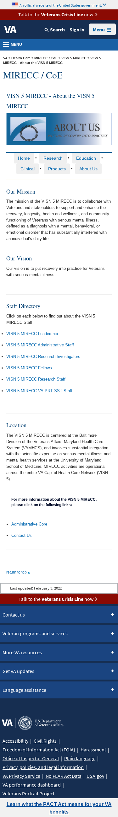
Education (86, 158)
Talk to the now (55, 14)
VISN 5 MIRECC (74, 58)
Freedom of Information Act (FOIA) (39, 749)
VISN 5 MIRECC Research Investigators (43, 356)
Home (24, 158)
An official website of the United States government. (61, 5)
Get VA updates (18, 671)
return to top (17, 572)
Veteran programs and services (35, 633)
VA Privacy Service (21, 776)
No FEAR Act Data (63, 776)
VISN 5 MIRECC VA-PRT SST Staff (39, 390)
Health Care (21, 58)
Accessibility (15, 741)
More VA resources (22, 652)
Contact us (14, 614)
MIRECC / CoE (46, 58)
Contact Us (21, 535)
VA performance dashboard (32, 785)
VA (5, 58)
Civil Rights (45, 741)
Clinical (27, 168)
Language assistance (24, 690)
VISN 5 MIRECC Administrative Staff (40, 345)
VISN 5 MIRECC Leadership (32, 333)
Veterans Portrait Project (28, 793)
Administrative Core (29, 524)
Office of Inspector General (31, 758)
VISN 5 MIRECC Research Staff (35, 379)
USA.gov (95, 776)
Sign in (77, 29)
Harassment (93, 749)
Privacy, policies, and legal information (43, 767)
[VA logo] (10, 29)
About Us (88, 168)
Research (53, 158)
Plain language (79, 758)
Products (57, 168)
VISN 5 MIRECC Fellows (29, 368)
